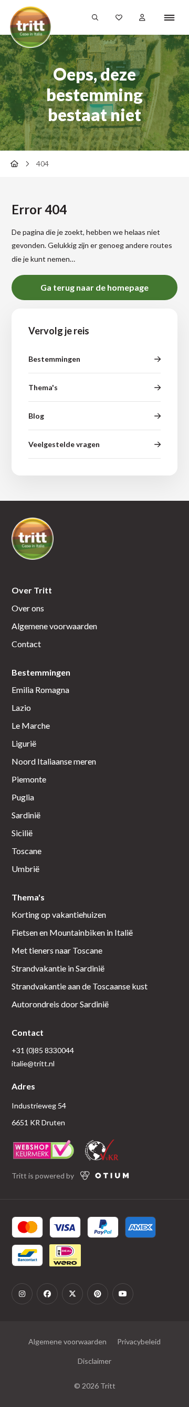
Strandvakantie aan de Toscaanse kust (80, 986)
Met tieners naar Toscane (57, 950)
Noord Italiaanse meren (54, 761)
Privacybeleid (139, 1341)
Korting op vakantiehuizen (59, 914)
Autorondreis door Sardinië (60, 1004)
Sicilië (22, 833)
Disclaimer (94, 1360)
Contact (26, 644)
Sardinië (26, 815)
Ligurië (24, 743)
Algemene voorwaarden (54, 626)
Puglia (23, 797)
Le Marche (31, 725)
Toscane (26, 851)
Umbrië (25, 869)
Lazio (21, 707)
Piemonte (29, 779)
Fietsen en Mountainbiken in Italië (72, 932)
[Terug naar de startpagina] (14, 163)
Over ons (28, 608)
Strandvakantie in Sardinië (58, 968)
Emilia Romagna (40, 690)
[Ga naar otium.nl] (104, 1175)
